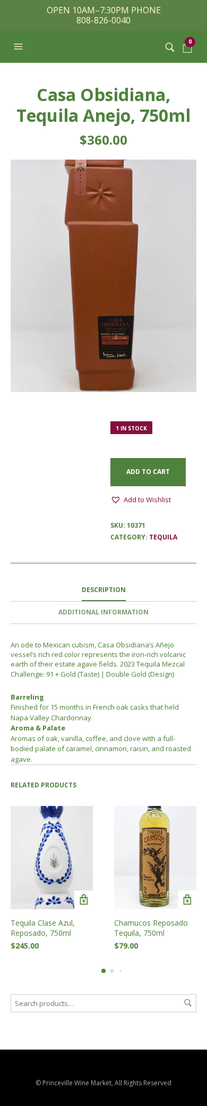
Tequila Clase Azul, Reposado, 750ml (43, 928)
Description (104, 589)
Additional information (103, 612)
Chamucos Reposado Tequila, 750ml (151, 928)
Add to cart (148, 471)
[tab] (103, 590)
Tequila (163, 537)
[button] (19, 47)
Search (188, 1003)
